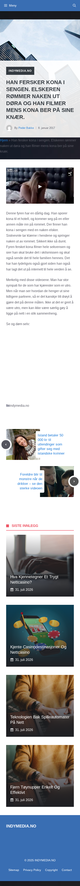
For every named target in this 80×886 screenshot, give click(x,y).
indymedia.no (20, 70)
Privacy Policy (32, 870)
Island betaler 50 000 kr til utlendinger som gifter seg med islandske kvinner (51, 444)
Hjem (4, 140)
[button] (74, 5)
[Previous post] (6, 444)
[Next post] (74, 481)
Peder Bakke (26, 127)
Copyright (51, 870)
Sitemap (13, 870)
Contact (67, 870)
